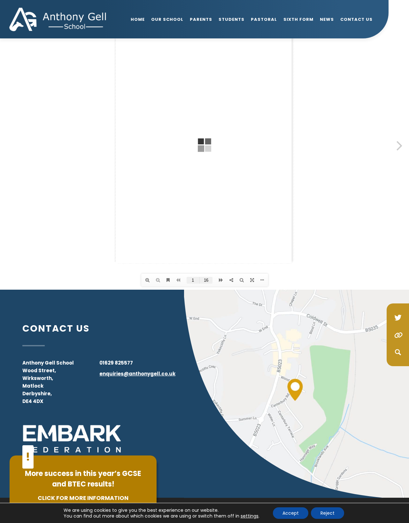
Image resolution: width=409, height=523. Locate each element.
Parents (201, 19)
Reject (327, 513)
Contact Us (356, 19)
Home (138, 19)
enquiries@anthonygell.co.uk (137, 373)
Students (231, 19)
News (327, 19)
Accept (290, 513)
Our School (167, 19)
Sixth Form (298, 19)
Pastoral (264, 19)
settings (250, 516)
